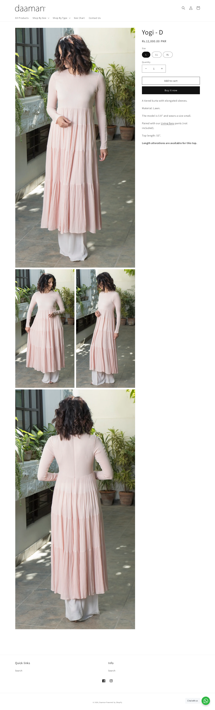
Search (19, 670)
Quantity (146, 62)
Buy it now (171, 90)
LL (156, 54)
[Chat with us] (206, 701)
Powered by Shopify (114, 702)
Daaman (102, 702)
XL (167, 54)
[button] (41, 17)
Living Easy (167, 123)
